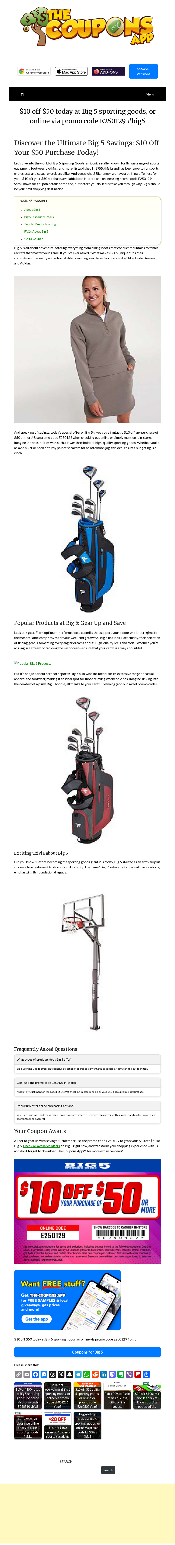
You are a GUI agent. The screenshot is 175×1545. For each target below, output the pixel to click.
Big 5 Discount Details (39, 217)
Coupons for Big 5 (87, 1352)
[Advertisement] (87, 1514)
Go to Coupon (33, 238)
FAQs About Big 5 (36, 231)
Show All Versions (143, 71)
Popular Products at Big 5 (41, 224)
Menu (150, 94)
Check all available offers (41, 1146)
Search (66, 1461)
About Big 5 (32, 209)
